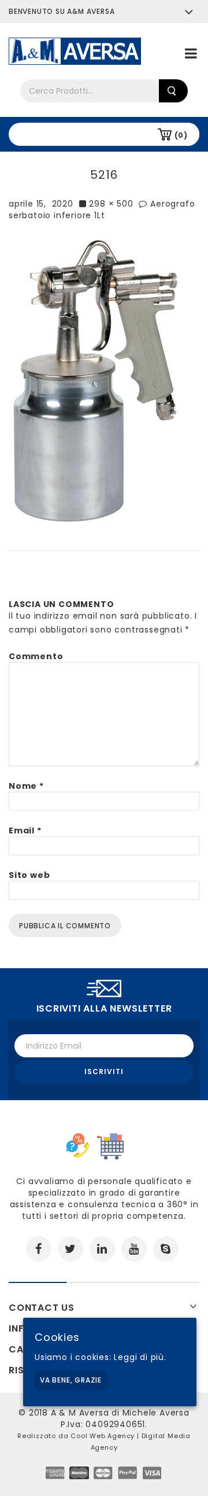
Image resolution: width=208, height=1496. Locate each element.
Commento (36, 656)
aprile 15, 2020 (41, 203)
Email (25, 830)
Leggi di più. (140, 1357)
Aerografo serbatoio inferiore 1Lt (102, 209)
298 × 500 (111, 203)
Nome (26, 786)
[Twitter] (70, 1249)
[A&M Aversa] (75, 50)
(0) (181, 135)
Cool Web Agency (102, 1435)
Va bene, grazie (71, 1380)
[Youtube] (134, 1249)
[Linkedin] (102, 1249)
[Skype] (166, 1249)
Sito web (29, 875)
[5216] (95, 379)
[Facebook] (38, 1249)
